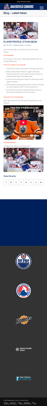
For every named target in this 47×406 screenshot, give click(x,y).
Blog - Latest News (15, 13)
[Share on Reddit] (36, 182)
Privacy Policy (24, 400)
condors (29, 45)
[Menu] (40, 7)
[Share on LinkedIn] (26, 182)
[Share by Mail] (40, 182)
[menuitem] (35, 7)
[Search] (35, 7)
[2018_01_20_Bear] (20, 30)
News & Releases (19, 45)
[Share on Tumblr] (31, 182)
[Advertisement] (23, 222)
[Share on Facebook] (6, 182)
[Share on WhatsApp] (16, 182)
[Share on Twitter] (11, 182)
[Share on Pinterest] (21, 182)
